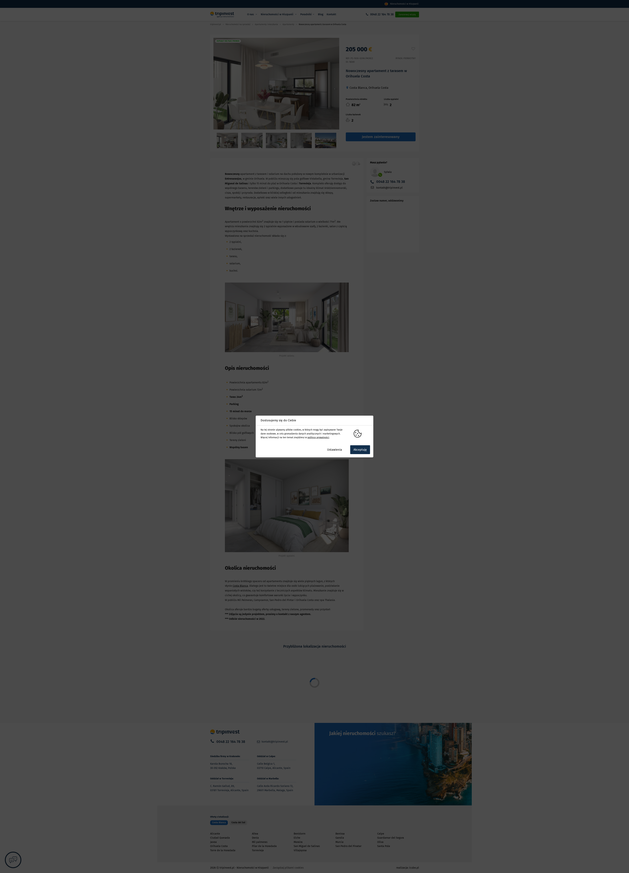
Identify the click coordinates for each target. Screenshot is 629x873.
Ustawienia (334, 449)
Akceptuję (360, 449)
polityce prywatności (318, 437)
